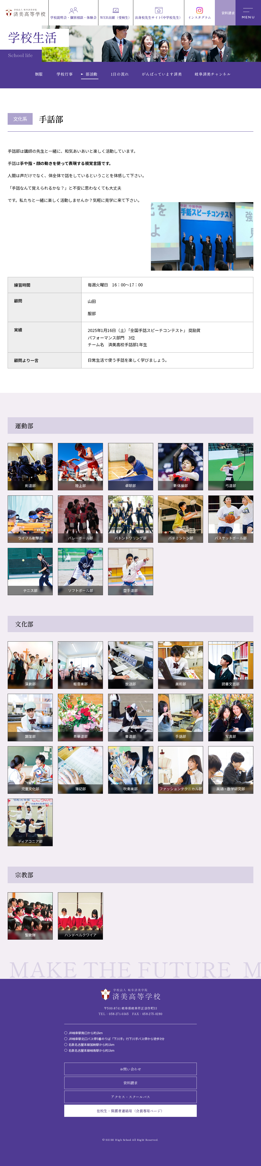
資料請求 (130, 1082)
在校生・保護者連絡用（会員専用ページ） (130, 1110)
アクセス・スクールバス (130, 1096)
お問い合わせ (130, 1069)
